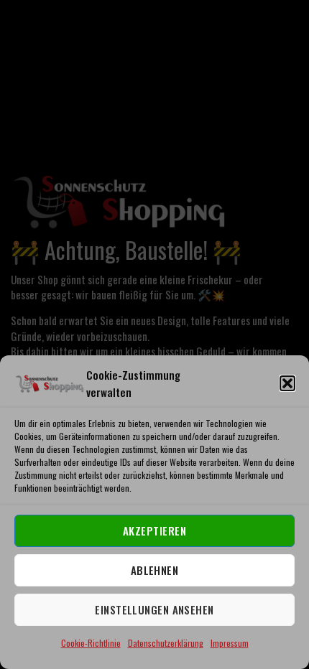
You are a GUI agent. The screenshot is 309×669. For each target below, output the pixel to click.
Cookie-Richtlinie (91, 643)
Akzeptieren (154, 530)
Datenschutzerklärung (165, 643)
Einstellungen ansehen (154, 609)
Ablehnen (155, 570)
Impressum (230, 643)
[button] (287, 383)
